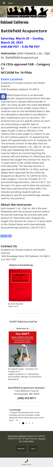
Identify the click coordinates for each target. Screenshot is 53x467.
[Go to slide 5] (32, 423)
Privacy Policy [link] (28, 441)
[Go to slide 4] (29, 423)
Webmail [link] (20, 448)
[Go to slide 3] (26, 423)
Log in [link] (33, 448)
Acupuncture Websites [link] (17, 436)
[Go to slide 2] (23, 423)
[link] (3, 96)
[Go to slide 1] (20, 423)
